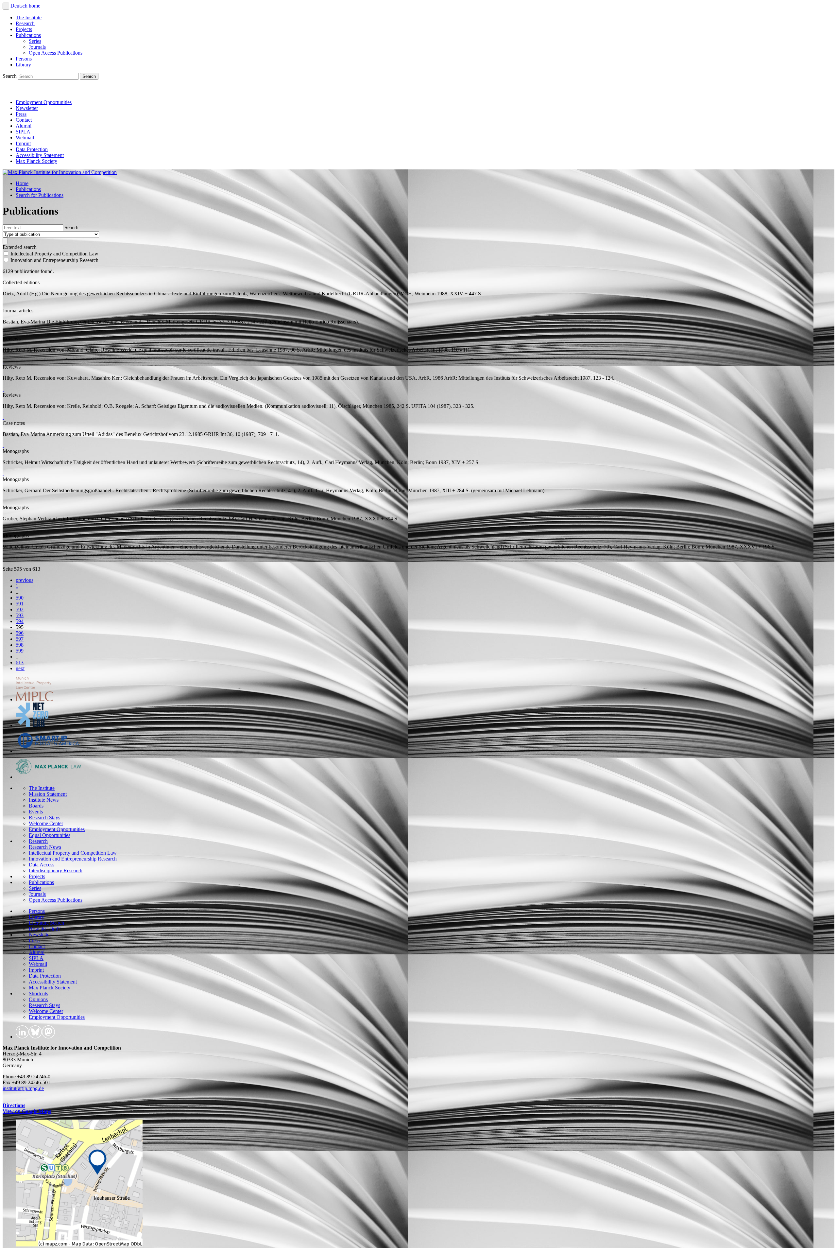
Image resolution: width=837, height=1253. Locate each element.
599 (20, 650)
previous (24, 580)
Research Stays (44, 817)
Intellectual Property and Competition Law (73, 853)
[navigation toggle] (6, 6)
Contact (24, 120)
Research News (45, 847)
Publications (28, 35)
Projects (24, 29)
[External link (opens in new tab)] (79, 1244)
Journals (37, 47)
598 (20, 645)
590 (20, 597)
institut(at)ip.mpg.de (23, 1088)
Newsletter (27, 108)
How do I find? (44, 928)
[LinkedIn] (9, 91)
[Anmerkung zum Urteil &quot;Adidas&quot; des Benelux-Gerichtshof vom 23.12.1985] (3, 445)
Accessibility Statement (40, 155)
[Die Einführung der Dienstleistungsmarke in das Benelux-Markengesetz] (3, 333)
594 (20, 621)
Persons (24, 58)
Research (25, 23)
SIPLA (23, 131)
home (34, 6)
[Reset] (9, 240)
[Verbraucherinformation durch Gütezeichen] (3, 529)
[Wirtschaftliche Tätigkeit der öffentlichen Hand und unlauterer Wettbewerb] (3, 473)
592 (20, 609)
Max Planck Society (36, 161)
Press (21, 114)
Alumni (23, 126)
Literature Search (46, 923)
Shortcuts (38, 993)
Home (22, 183)
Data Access (41, 864)
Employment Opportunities (44, 102)
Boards (36, 806)
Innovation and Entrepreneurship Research (73, 858)
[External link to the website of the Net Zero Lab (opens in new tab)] (32, 725)
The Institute (29, 17)
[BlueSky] (23, 91)
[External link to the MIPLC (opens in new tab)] (34, 699)
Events (36, 811)
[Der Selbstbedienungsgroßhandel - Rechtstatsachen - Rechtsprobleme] (3, 501)
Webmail (25, 137)
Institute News (44, 800)
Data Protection (32, 149)
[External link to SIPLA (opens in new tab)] (48, 751)
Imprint (23, 143)
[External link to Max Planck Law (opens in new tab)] (48, 777)
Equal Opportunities (49, 835)
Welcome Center (46, 823)
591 (20, 603)
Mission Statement (48, 794)
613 (20, 662)
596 (20, 633)
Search (10, 76)
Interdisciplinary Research (55, 870)
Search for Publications (39, 195)
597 (20, 639)
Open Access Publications (55, 53)
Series (35, 41)
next (20, 668)
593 (20, 615)
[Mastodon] (37, 91)
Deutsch (19, 6)
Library (23, 64)
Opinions (38, 999)
